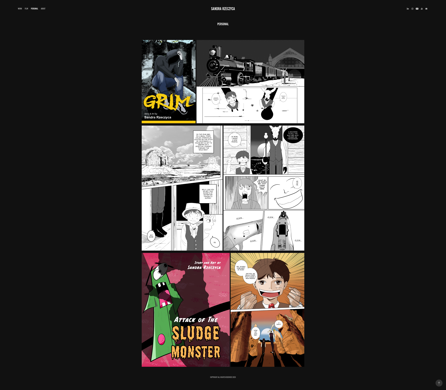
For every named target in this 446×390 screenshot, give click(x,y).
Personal (34, 8)
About (43, 8)
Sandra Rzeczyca (223, 9)
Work (20, 8)
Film (26, 8)
